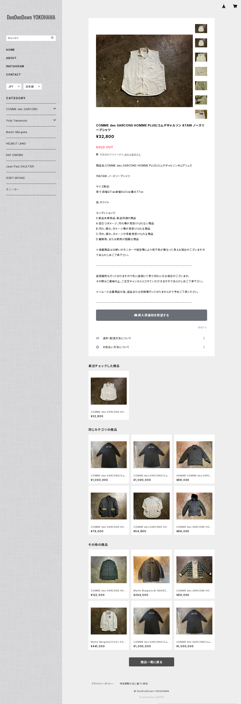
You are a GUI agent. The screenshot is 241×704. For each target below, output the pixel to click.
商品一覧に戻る (151, 662)
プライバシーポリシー (103, 683)
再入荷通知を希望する (153, 315)
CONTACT (13, 74)
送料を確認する (132, 154)
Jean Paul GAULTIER (20, 166)
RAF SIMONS (14, 155)
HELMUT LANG (16, 143)
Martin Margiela (16, 132)
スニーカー (12, 189)
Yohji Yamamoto (16, 120)
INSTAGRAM (15, 66)
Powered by (147, 697)
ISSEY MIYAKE (15, 177)
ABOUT (11, 58)
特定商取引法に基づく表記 (134, 683)
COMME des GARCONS (22, 109)
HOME (10, 49)
